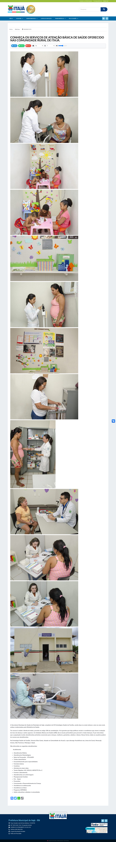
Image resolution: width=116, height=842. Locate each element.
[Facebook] (103, 18)
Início (11, 18)
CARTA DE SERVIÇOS (46, 18)
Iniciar (15, 45)
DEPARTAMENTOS (31, 18)
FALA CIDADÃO (72, 18)
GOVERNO (18, 18)
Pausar (22, 45)
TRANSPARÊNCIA (59, 18)
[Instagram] (106, 18)
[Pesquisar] (104, 9)
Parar (29, 45)
